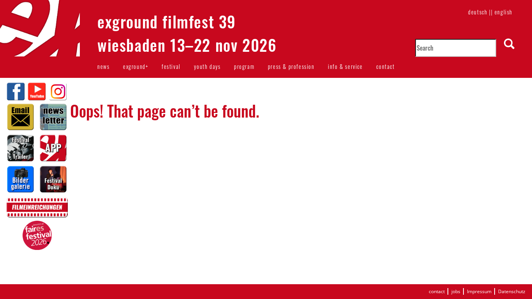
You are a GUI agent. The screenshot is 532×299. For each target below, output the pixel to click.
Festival (171, 66)
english (504, 12)
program (244, 66)
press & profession (291, 66)
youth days (207, 66)
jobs (455, 291)
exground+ (135, 66)
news (103, 66)
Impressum (479, 291)
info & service (345, 66)
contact (385, 66)
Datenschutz (511, 291)
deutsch (477, 12)
